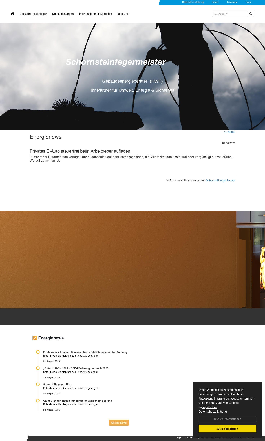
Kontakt (215, 1)
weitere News (119, 422)
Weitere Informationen (227, 418)
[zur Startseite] (12, 13)
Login (248, 1)
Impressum (209, 407)
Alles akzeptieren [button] (227, 428)
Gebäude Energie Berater (220, 180)
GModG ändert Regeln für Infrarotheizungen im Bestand (77, 400)
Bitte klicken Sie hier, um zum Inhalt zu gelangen (70, 355)
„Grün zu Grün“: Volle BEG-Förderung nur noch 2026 (75, 368)
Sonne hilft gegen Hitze (57, 384)
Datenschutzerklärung (213, 411)
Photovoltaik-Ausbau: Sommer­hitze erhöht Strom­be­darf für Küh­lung (85, 352)
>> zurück (229, 131)
